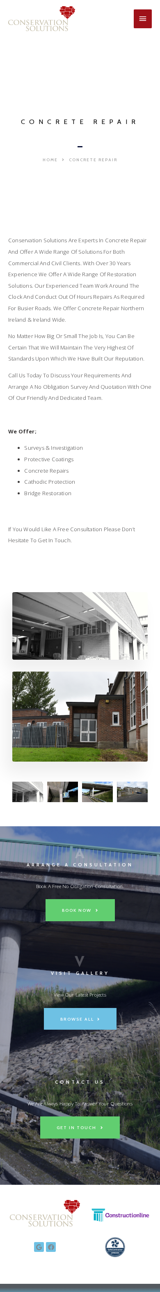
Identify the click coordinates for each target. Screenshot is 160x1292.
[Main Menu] (143, 18)
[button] (54, 160)
